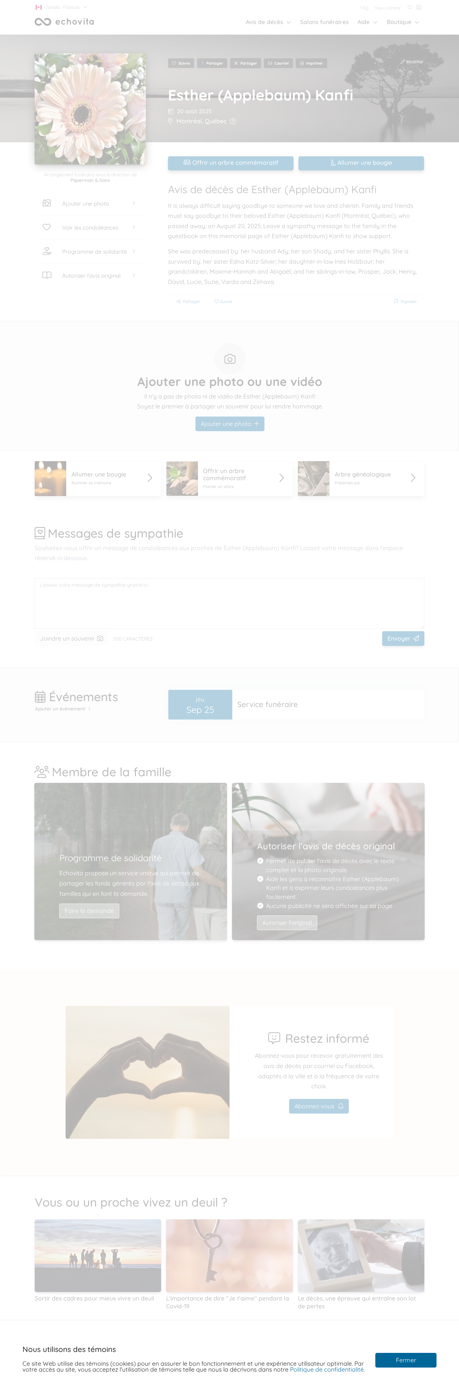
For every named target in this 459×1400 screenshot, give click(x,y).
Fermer (406, 1360)
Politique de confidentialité (327, 1369)
